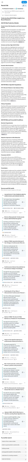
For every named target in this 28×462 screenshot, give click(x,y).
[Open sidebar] (2, 2)
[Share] (24, 5)
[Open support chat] (25, 459)
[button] (24, 2)
